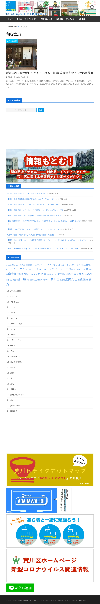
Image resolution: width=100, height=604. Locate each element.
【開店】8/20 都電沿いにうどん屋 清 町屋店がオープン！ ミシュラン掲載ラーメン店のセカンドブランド (47, 240)
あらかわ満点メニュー (13, 265)
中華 (90, 269)
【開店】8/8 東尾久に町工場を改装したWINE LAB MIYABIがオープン (34, 215)
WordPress (82, 600)
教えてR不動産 (16, 362)
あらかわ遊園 (12, 41)
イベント (46, 264)
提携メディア (15, 357)
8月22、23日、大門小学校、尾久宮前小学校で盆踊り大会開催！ (31, 235)
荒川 (29, 280)
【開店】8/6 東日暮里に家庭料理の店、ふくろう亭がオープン (31, 199)
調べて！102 (15, 406)
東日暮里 (87, 273)
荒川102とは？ (46, 19)
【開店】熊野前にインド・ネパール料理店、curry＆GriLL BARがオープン (35, 210)
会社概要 (81, 19)
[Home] (18, 26)
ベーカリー (42, 269)
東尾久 (77, 273)
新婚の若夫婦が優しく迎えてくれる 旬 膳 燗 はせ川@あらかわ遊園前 (49, 72)
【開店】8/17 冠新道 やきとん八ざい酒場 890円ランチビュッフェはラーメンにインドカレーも (43, 249)
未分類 (12, 367)
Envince (59, 600)
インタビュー (15, 302)
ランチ (50, 269)
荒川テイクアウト (43, 280)
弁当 (48, 274)
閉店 (86, 280)
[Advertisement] (50, 130)
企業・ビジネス (16, 340)
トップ (10, 19)
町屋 (22, 279)
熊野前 (16, 280)
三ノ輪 (69, 269)
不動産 (12, 335)
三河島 (84, 269)
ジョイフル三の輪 (82, 265)
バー (29, 269)
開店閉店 (13, 411)
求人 (12, 378)
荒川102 (34, 280)
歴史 (7, 280)
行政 (12, 400)
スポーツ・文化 (16, 324)
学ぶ (12, 351)
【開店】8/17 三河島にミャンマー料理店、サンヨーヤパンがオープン (34, 229)
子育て (26, 274)
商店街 (20, 274)
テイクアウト (20, 269)
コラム (12, 313)
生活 (12, 384)
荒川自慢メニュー (17, 395)
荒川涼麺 (63, 280)
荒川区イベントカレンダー (27, 19)
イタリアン (36, 265)
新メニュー (53, 274)
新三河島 (61, 274)
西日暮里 (80, 279)
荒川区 (55, 279)
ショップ (70, 265)
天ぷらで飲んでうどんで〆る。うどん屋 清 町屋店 (26, 194)
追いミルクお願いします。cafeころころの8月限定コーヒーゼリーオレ (34, 204)
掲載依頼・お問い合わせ (65, 19)
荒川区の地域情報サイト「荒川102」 (29, 600)
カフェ (56, 264)
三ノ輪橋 (76, 269)
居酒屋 (42, 273)
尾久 (35, 274)
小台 (31, 274)
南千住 (12, 273)
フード (34, 269)
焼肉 (11, 280)
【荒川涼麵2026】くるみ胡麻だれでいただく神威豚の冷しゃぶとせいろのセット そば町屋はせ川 (44, 221)
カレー (63, 265)
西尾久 (70, 279)
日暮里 (69, 273)
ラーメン (60, 269)
